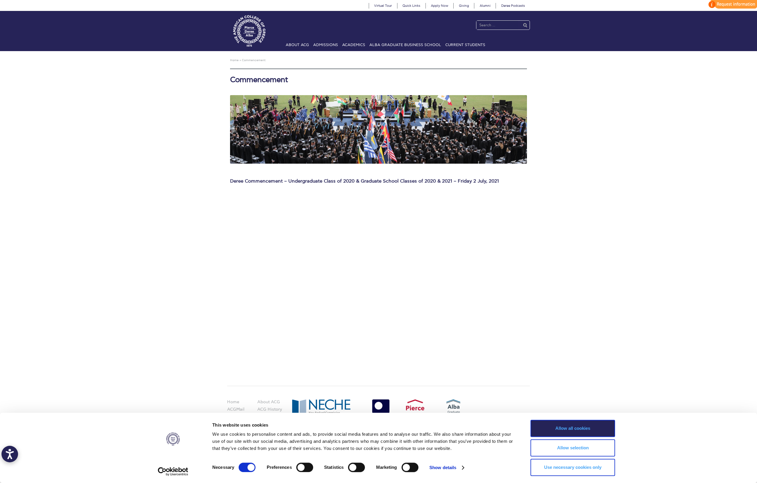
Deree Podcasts (513, 6)
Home (233, 401)
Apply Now (439, 6)
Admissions (325, 45)
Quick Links (411, 6)
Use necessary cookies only (572, 467)
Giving (464, 6)
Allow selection (573, 447)
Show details (442, 467)
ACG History (269, 409)
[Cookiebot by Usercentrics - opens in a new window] (173, 471)
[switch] (304, 467)
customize (732, 4)
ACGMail (235, 409)
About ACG (297, 45)
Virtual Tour (383, 6)
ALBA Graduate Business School (405, 45)
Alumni (485, 6)
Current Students (465, 45)
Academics (353, 45)
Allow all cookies (572, 428)
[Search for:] (497, 24)
